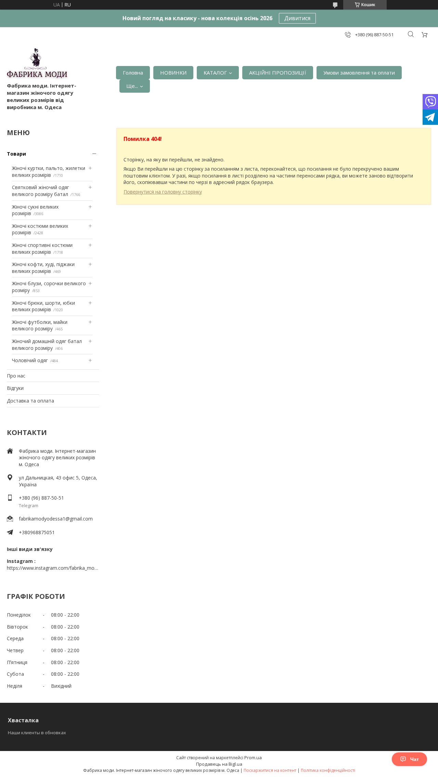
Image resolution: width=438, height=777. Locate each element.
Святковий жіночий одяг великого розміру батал (40, 190)
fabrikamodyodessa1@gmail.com (56, 518)
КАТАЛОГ (215, 72)
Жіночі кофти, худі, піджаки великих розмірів (43, 267)
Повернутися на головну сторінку (163, 191)
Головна (133, 72)
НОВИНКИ (173, 72)
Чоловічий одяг (30, 360)
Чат (414, 759)
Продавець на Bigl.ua (219, 764)
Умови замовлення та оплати (359, 72)
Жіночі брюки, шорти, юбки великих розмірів (43, 306)
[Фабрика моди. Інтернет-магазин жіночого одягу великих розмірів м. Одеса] (37, 65)
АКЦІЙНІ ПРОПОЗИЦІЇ (277, 72)
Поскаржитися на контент (270, 770)
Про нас (16, 375)
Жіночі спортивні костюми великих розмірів (42, 248)
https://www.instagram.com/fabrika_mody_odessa (53, 568)
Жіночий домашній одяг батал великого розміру (47, 344)
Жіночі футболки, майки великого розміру (39, 325)
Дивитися (297, 18)
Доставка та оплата (30, 400)
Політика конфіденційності (328, 770)
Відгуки (15, 388)
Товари (16, 153)
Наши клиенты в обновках (37, 732)
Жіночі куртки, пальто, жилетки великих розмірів (48, 171)
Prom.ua (253, 757)
